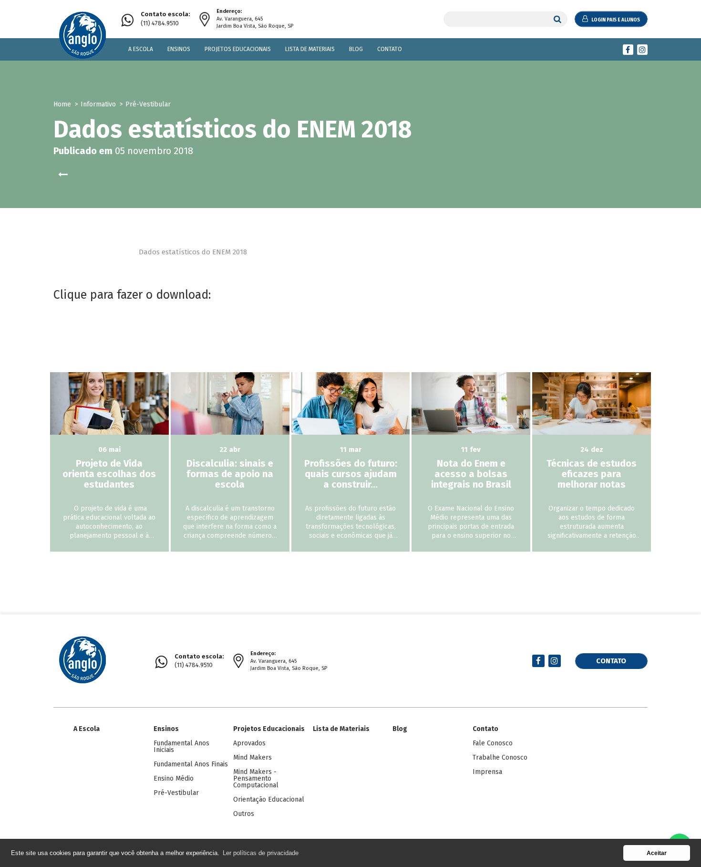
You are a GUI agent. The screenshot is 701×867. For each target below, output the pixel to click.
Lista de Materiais (310, 49)
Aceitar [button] (657, 853)
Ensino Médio (174, 778)
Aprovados (249, 743)
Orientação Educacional (268, 799)
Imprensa (487, 772)
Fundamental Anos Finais (191, 764)
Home (62, 104)
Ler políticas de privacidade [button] (261, 853)
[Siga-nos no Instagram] (642, 49)
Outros (243, 814)
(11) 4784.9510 (165, 18)
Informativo (98, 104)
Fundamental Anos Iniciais (181, 746)
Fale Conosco (493, 743)
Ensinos (178, 49)
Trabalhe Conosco (500, 757)
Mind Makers (252, 757)
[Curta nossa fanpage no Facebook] (628, 49)
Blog (356, 49)
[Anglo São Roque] (82, 36)
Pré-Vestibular (176, 793)
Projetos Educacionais (238, 49)
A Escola (140, 49)
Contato (389, 49)
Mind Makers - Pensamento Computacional (255, 778)
